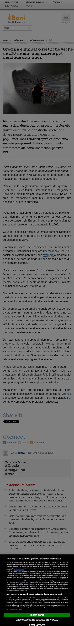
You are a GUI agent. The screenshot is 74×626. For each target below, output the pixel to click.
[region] (37, 590)
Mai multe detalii (19, 569)
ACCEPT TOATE (37, 615)
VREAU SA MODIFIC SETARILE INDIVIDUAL (37, 620)
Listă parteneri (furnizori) (14, 609)
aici (21, 583)
